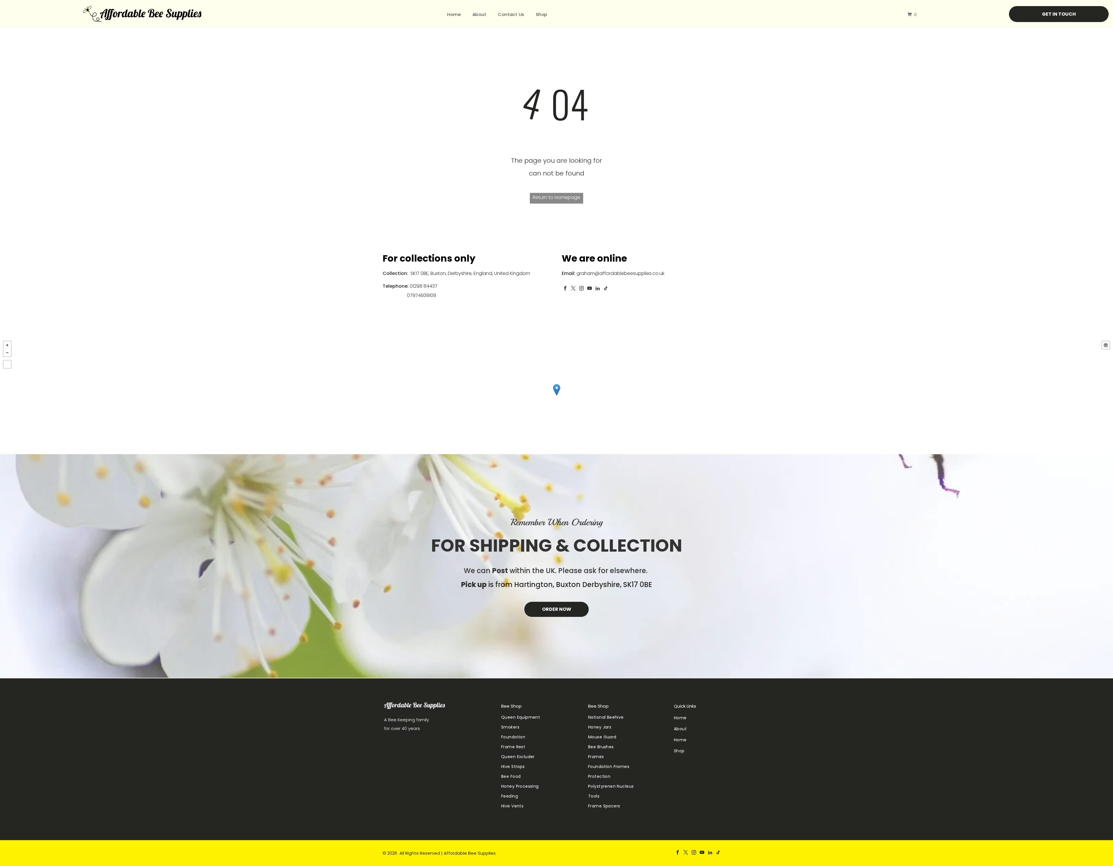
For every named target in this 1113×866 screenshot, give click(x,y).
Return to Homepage (556, 197)
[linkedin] (597, 289)
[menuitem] (454, 14)
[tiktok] (605, 289)
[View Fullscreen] (7, 364)
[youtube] (589, 289)
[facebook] (565, 289)
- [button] (7, 352)
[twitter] (573, 289)
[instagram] (581, 289)
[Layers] (1106, 345)
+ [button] (7, 345)
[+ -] (556, 396)
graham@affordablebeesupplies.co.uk (620, 273)
